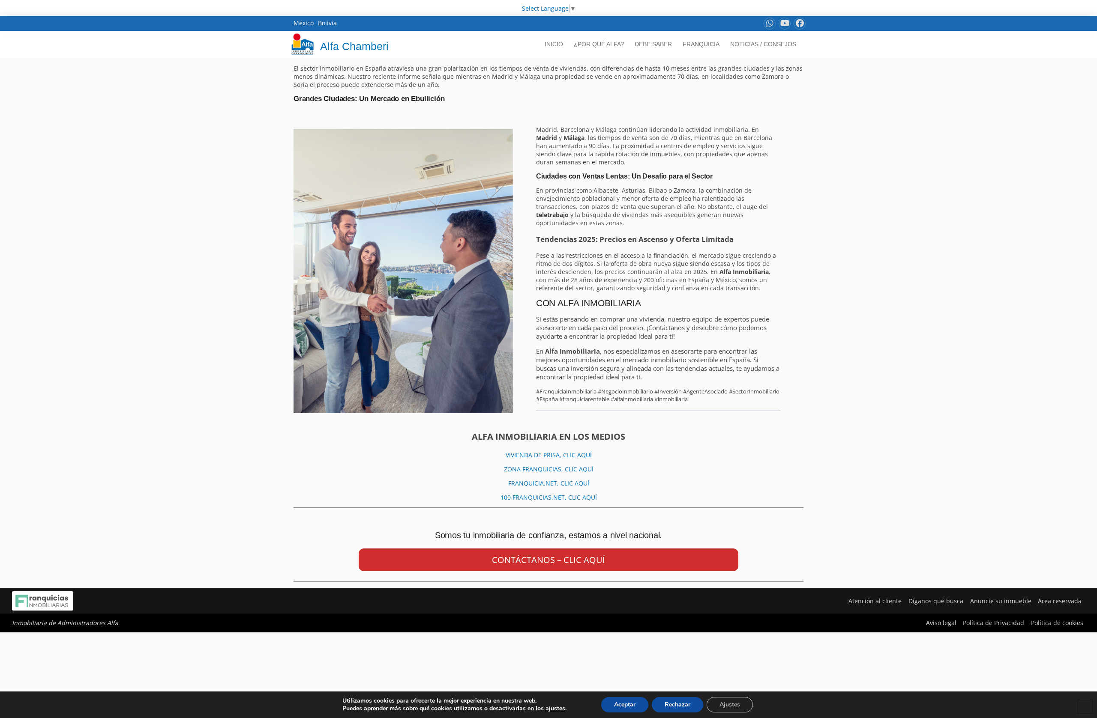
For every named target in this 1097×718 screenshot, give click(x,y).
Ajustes (729, 704)
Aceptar (624, 704)
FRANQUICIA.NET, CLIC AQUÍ (548, 483)
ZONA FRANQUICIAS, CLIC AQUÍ (548, 469)
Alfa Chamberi (354, 46)
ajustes (555, 708)
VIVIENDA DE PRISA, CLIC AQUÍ (549, 455)
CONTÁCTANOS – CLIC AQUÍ (548, 560)
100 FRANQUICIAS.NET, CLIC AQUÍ (549, 497)
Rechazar (677, 704)
